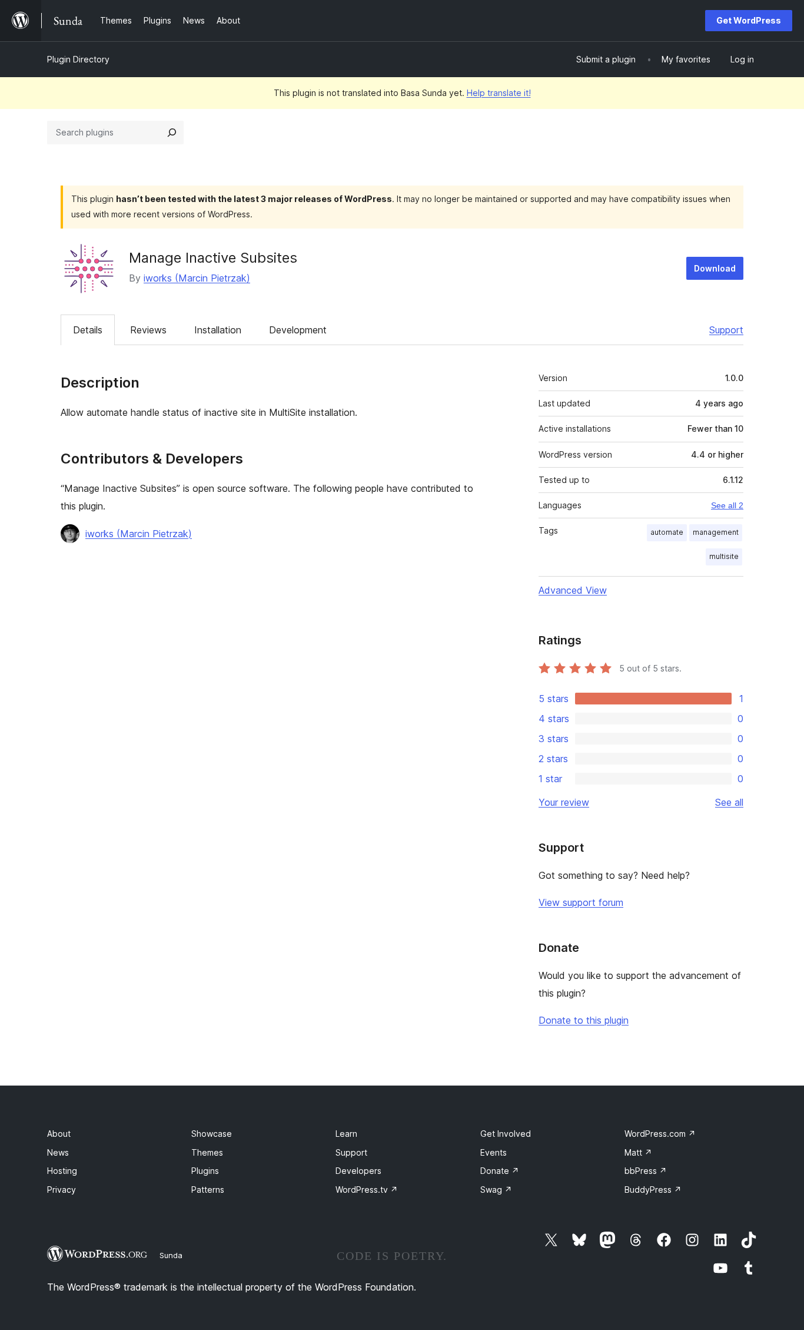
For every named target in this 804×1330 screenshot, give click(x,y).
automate (666, 532)
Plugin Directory (78, 59)
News (58, 1152)
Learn (346, 1134)
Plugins (205, 1171)
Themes (207, 1152)
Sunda (171, 1255)
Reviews (148, 330)
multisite (724, 556)
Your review (564, 802)
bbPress (645, 1171)
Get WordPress (748, 20)
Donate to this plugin (584, 1020)
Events (493, 1152)
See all (729, 802)
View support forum (581, 902)
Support (726, 330)
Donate (499, 1171)
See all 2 (727, 505)
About (59, 1134)
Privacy (61, 1190)
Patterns (207, 1190)
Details (87, 330)
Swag (496, 1190)
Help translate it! (499, 93)
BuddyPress (653, 1190)
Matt (638, 1152)
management (716, 532)
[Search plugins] (172, 132)
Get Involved (505, 1134)
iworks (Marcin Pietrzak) (197, 278)
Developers (358, 1171)
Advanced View (573, 590)
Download (715, 268)
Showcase (211, 1134)
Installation (217, 330)
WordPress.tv (366, 1190)
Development (298, 330)
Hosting (62, 1171)
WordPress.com (660, 1134)
